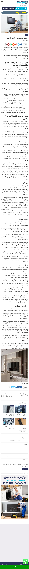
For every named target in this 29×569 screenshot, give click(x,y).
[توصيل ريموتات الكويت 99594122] (8, 421)
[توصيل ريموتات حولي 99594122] (20, 421)
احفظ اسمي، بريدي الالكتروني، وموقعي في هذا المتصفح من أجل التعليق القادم (15, 465)
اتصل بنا (14, 566)
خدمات (26, 34)
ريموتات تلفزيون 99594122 (22, 394)
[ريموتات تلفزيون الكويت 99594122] (20, 409)
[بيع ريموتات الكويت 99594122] (8, 409)
